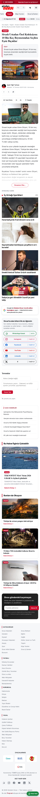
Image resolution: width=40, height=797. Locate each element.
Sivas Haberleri (7, 631)
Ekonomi (4, 652)
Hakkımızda (6, 691)
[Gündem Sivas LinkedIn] (24, 783)
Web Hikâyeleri (7, 677)
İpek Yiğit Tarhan (13, 85)
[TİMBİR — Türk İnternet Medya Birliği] (8, 758)
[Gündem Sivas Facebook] (14, 783)
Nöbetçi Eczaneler (8, 662)
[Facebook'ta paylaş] (4, 92)
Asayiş (4, 643)
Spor (3, 646)
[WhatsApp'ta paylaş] (13, 92)
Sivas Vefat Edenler (8, 649)
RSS (3, 744)
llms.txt (4, 747)
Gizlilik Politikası (7, 722)
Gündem (4, 634)
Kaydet (29, 100)
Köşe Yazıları (19, 14)
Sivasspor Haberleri (8, 640)
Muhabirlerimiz (7, 683)
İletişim (4, 697)
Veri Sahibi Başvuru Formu (10, 731)
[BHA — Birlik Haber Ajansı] (20, 758)
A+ (21, 100)
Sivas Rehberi (25, 631)
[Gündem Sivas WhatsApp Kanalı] (4, 783)
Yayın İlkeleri (6, 703)
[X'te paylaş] (8, 92)
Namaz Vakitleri (7, 665)
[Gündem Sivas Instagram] (9, 783)
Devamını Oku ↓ (20, 185)
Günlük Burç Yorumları (9, 671)
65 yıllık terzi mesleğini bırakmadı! (15, 435)
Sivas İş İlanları (33, 14)
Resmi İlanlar (6, 709)
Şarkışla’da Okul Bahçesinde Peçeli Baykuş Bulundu (18, 413)
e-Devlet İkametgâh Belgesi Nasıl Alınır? (17, 427)
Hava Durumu (6, 668)
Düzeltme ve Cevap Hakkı (10, 706)
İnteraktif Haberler (8, 680)
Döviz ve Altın (6, 674)
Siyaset (4, 637)
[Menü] (36, 8)
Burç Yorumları (6, 737)
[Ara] (24, 7)
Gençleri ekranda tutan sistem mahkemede (18, 418)
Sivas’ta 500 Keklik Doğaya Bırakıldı (16, 423)
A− (17, 100)
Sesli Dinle (9, 100)
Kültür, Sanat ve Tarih (28, 640)
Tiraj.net (10, 793)
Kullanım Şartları (7, 719)
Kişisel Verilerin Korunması (10, 728)
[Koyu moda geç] (30, 8)
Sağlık (23, 637)
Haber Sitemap (7, 741)
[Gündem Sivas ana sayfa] (8, 7)
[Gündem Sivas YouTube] (19, 783)
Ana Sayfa (5, 25)
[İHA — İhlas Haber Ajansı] (20, 766)
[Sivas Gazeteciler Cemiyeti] (32, 758)
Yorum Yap (7, 392)
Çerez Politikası (7, 725)
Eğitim (23, 634)
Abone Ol (34, 608)
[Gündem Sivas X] (29, 783)
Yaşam (9, 14)
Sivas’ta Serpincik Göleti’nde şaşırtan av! (17, 431)
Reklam (4, 700)
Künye (4, 694)
